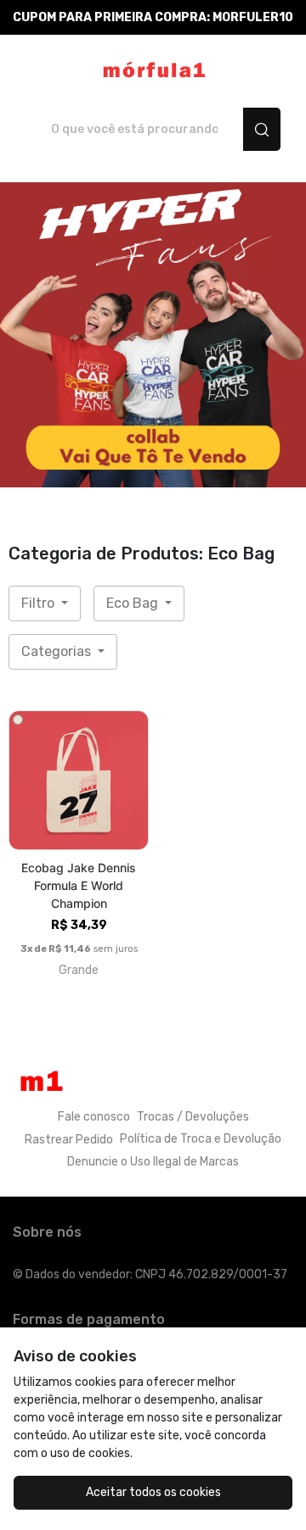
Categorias (57, 651)
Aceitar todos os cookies (153, 1492)
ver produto (79, 780)
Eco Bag (134, 603)
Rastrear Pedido (69, 1139)
